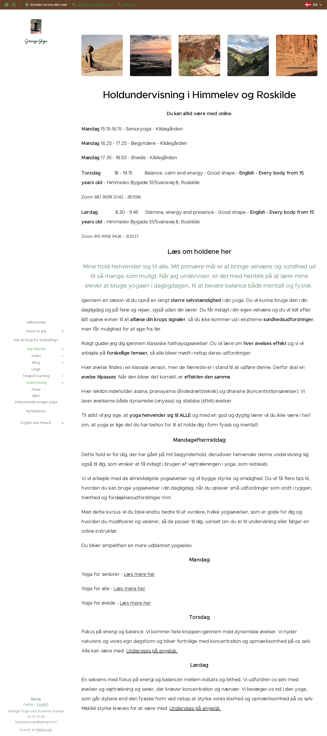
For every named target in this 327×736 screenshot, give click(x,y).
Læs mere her (139, 574)
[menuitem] (35, 322)
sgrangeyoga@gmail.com (95, 4)
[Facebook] (7, 5)
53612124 (129, 4)
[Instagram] (14, 5)
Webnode (44, 730)
